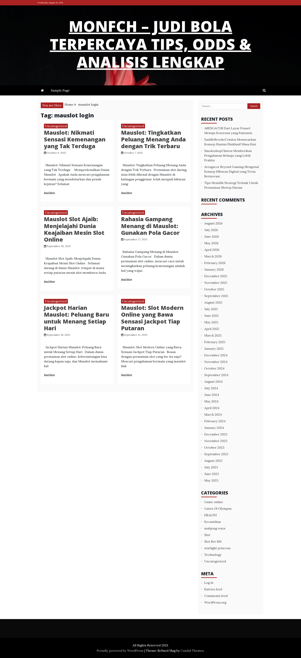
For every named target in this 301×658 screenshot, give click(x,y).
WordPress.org (215, 602)
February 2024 (215, 421)
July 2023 (211, 467)
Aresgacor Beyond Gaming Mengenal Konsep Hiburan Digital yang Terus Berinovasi (231, 171)
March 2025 (213, 335)
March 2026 (213, 256)
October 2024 (214, 368)
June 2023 (211, 474)
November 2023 (215, 441)
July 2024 (211, 388)
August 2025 (213, 302)
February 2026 (214, 263)
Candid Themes (192, 651)
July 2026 (211, 230)
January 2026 (214, 269)
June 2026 (211, 236)
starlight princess (217, 548)
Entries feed (213, 589)
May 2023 (211, 480)
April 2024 (211, 408)
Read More (49, 192)
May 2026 (211, 243)
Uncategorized (56, 126)
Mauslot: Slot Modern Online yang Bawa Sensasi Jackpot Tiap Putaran (152, 318)
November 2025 (215, 283)
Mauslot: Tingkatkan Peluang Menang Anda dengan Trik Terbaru (153, 139)
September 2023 (216, 454)
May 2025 (211, 322)
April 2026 (211, 250)
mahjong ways (214, 528)
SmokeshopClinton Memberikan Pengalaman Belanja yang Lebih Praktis (228, 155)
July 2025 (211, 309)
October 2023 (214, 447)
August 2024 (213, 381)
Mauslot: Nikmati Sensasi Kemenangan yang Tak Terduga (75, 139)
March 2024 (213, 414)
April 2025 (211, 329)
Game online (213, 502)
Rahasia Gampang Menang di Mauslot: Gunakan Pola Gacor (150, 225)
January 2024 (214, 428)
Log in (208, 583)
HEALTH (210, 515)
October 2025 (214, 289)
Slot (207, 535)
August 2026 (213, 223)
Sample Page (60, 90)
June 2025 (211, 316)
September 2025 (216, 296)
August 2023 (213, 461)
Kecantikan (212, 522)
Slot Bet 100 (213, 541)
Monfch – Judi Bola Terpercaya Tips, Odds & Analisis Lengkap (150, 44)
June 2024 (211, 395)
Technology (213, 555)
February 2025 (214, 342)
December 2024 (215, 355)
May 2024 (211, 401)
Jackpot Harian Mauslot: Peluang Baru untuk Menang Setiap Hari (76, 318)
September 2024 (216, 375)
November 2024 (215, 362)
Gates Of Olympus (218, 508)
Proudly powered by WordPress (120, 651)
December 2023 (215, 434)
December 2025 (215, 276)
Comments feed (216, 596)
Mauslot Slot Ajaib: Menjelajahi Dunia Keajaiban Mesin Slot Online (74, 229)
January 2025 (214, 349)
